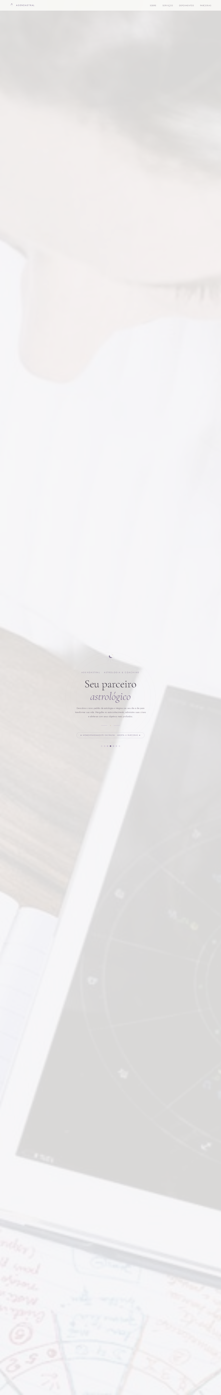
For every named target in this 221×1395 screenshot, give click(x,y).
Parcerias (205, 5)
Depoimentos (186, 5)
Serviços (168, 5)
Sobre (153, 5)
